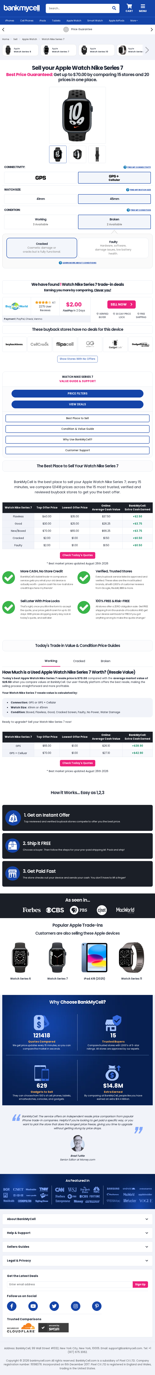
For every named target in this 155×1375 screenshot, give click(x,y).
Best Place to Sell (77, 418)
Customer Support (77, 450)
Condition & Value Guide (77, 429)
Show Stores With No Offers (77, 359)
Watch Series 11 (131, 979)
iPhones (9, 20)
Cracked (79, 661)
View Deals (77, 404)
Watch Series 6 (20, 979)
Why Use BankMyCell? (77, 439)
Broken (105, 661)
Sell (15, 39)
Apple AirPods (116, 20)
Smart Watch (95, 20)
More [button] (133, 20)
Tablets (56, 20)
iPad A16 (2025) (94, 979)
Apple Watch (74, 20)
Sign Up (140, 1284)
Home (5, 39)
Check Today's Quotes (77, 555)
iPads (43, 20)
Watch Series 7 (57, 979)
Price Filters (78, 393)
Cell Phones (26, 20)
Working (51, 661)
